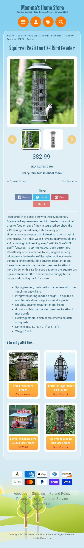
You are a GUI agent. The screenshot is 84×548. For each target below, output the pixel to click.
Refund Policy (59, 494)
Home (10, 35)
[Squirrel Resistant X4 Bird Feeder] (31, 139)
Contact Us (42, 504)
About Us (21, 494)
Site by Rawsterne (42, 538)
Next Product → (69, 181)
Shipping (38, 494)
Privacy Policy (27, 499)
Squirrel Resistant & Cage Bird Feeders (39, 35)
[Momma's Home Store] (42, 8)
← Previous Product (16, 181)
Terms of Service (55, 499)
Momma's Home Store (40, 534)
